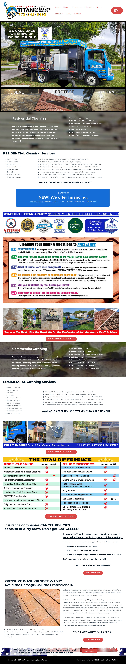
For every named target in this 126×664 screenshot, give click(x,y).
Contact (77, 14)
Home (57, 7)
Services (76, 7)
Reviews (58, 14)
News (99, 7)
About (65, 7)
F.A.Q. (69, 14)
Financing (89, 7)
